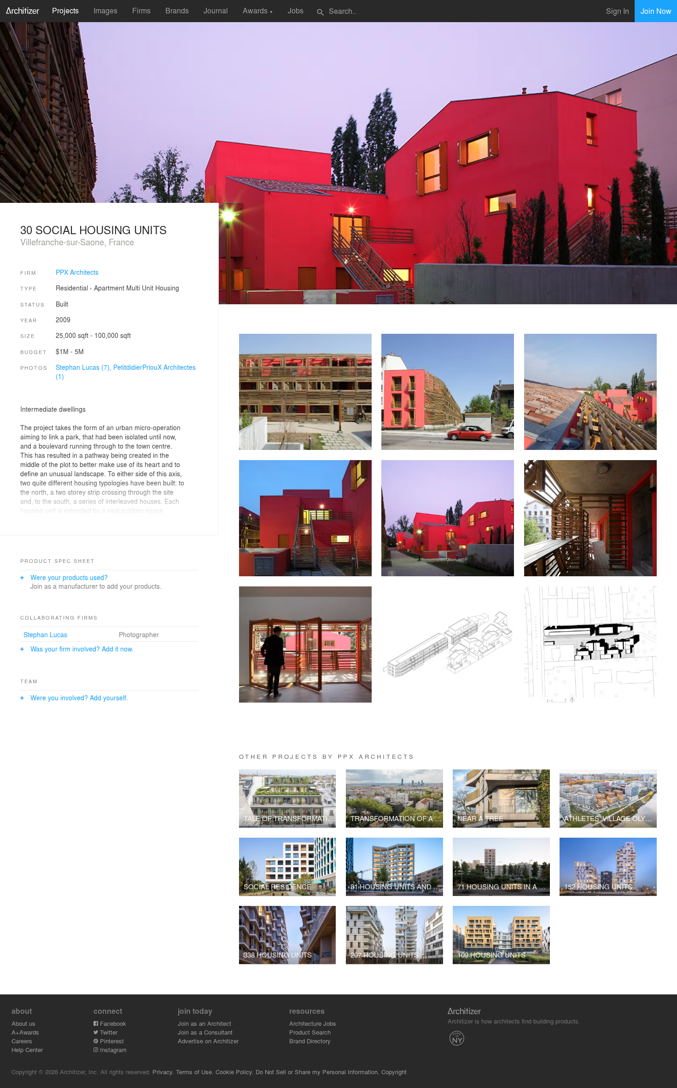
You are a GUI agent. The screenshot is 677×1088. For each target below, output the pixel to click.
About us (23, 1023)
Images (105, 10)
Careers (22, 1040)
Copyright (394, 1071)
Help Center (27, 1049)
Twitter (107, 1032)
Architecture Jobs (312, 1023)
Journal (216, 10)
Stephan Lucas (45, 634)
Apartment (109, 287)
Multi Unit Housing (152, 287)
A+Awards (25, 1032)
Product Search (310, 1032)
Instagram (112, 1049)
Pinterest (111, 1040)
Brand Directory (310, 1040)
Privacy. (163, 1071)
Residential (72, 287)
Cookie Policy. (235, 1071)
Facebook (112, 1023)
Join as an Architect (204, 1023)
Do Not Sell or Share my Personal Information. (317, 1071)
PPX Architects (77, 272)
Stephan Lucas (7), (84, 367)
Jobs (295, 10)
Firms (141, 10)
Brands (177, 10)
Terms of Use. (195, 1071)
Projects (65, 10)
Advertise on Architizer (208, 1040)
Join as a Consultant (205, 1032)
